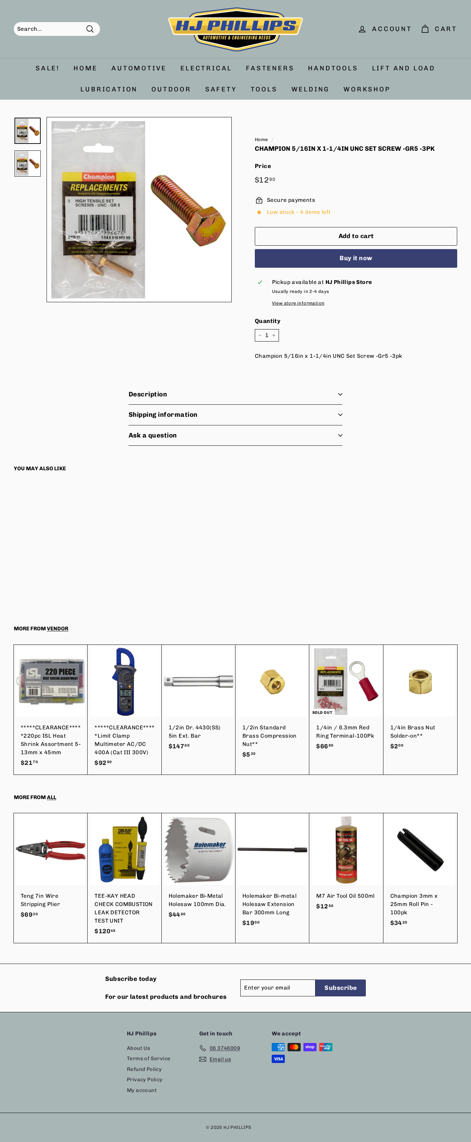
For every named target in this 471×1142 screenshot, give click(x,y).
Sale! (48, 68)
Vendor (57, 629)
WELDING (310, 89)
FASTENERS (270, 68)
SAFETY (221, 89)
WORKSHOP (366, 89)
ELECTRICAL (206, 68)
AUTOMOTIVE (139, 68)
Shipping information (163, 415)
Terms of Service (148, 1058)
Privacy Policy (145, 1079)
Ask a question (153, 435)
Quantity (267, 320)
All (51, 797)
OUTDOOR (171, 89)
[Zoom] (139, 209)
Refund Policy (144, 1069)
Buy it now (356, 258)
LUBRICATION (109, 89)
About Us (138, 1048)
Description (148, 394)
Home (261, 139)
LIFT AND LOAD (403, 68)
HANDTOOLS (333, 68)
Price (263, 166)
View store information (298, 303)
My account (142, 1090)
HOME (85, 68)
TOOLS (264, 89)
